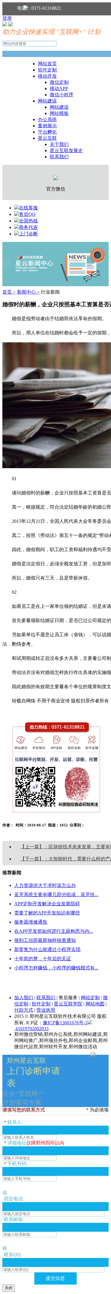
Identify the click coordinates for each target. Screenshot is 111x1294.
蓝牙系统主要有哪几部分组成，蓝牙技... (56, 894)
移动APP (59, 88)
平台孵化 (47, 131)
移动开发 (47, 76)
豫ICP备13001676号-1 (65, 1022)
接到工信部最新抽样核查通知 (45, 940)
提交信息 (55, 1278)
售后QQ (27, 214)
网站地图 (95, 1003)
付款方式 (23, 1010)
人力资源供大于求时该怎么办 (45, 885)
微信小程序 (61, 94)
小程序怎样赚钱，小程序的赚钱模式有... (56, 967)
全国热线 (28, 220)
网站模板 (59, 113)
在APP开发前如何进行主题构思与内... (53, 931)
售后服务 (68, 997)
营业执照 (45, 1010)
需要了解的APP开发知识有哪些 (47, 912)
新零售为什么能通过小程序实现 (47, 949)
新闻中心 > (28, 291)
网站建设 (47, 100)
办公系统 (47, 119)
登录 (7, 18)
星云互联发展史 (66, 150)
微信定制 (59, 82)
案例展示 (47, 125)
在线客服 (28, 207)
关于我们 (59, 144)
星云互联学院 (68, 1003)
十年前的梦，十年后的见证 (42, 958)
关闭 (8, 1288)
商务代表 (28, 227)
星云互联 (47, 138)
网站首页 (47, 63)
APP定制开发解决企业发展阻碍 (47, 903)
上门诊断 (28, 233)
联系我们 (59, 156)
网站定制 (90, 997)
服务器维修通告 (30, 921)
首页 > (9, 291)
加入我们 (23, 997)
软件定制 (47, 69)
